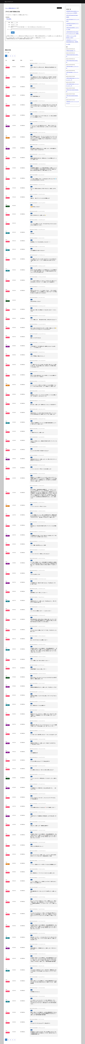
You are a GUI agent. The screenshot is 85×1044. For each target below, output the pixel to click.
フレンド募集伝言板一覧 (10, 8)
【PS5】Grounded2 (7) (70, 50)
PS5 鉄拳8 (9, 18)
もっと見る (68, 44)
